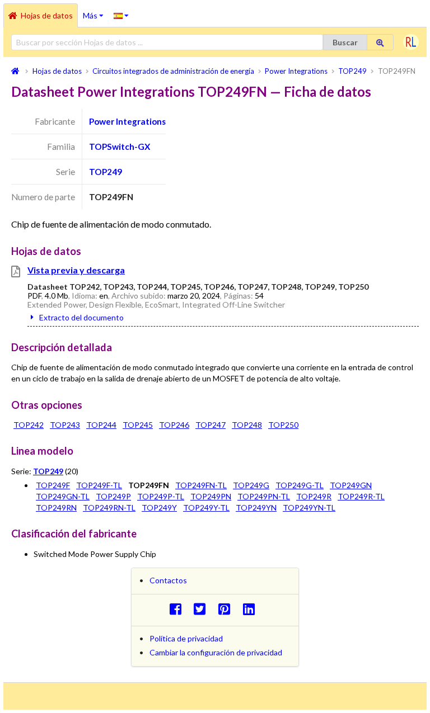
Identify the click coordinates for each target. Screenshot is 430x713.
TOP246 (174, 424)
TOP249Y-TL (206, 507)
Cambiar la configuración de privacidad (215, 652)
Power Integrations (127, 121)
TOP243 (65, 424)
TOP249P (113, 496)
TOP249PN (210, 496)
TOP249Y (159, 507)
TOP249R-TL (361, 496)
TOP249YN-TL (309, 507)
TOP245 (138, 424)
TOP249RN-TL (109, 507)
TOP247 (210, 424)
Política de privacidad (186, 638)
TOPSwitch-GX (119, 146)
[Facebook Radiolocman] (178, 609)
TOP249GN (351, 485)
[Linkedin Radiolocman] (252, 609)
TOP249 (105, 172)
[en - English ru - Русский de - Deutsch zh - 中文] (121, 15)
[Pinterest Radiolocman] (228, 609)
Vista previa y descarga (76, 270)
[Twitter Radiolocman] (203, 609)
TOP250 (283, 424)
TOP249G (251, 485)
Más (96, 11)
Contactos (168, 580)
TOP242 (28, 424)
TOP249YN (256, 507)
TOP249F (53, 485)
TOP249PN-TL (263, 496)
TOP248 (247, 424)
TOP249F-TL (99, 485)
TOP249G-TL (299, 485)
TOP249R (313, 496)
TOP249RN (56, 507)
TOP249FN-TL (201, 485)
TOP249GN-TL (63, 496)
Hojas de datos (47, 15)
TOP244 (101, 424)
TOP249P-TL (160, 496)
